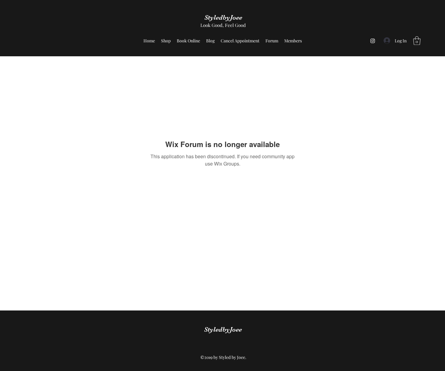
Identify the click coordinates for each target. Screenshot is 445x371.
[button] (416, 40)
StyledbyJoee (223, 17)
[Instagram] (373, 41)
